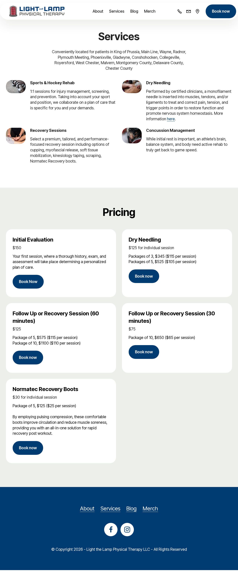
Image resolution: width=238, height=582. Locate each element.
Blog (134, 11)
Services (116, 11)
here (171, 118)
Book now (221, 11)
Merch (149, 11)
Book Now (28, 281)
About (98, 11)
